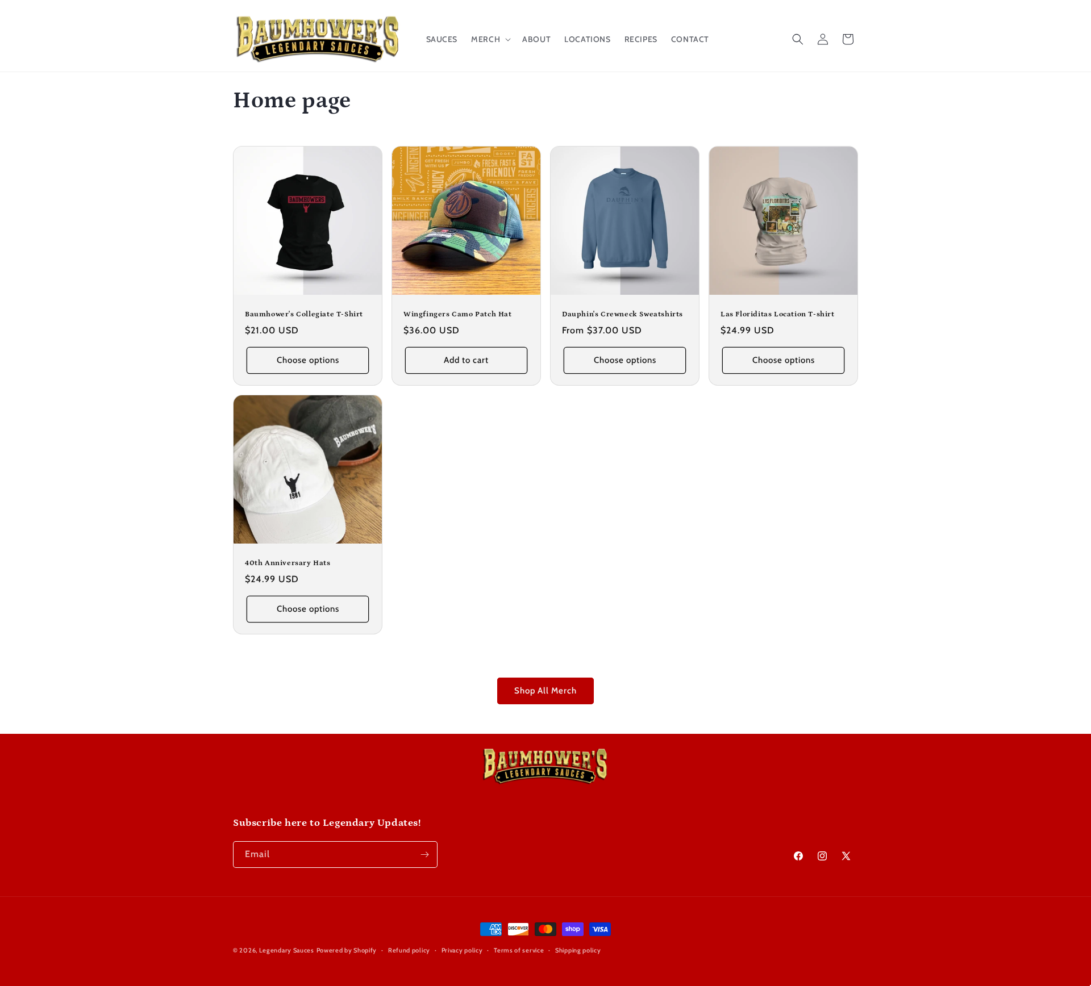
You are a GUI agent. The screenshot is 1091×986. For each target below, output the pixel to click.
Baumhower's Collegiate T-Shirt (304, 314)
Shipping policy (578, 950)
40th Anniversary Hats (288, 563)
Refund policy (409, 950)
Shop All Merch (545, 691)
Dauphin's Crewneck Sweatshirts (622, 314)
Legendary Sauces (286, 950)
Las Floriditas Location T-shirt (778, 314)
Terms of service (519, 950)
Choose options (308, 360)
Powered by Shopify (347, 950)
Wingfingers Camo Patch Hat (457, 314)
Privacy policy (462, 950)
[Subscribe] (424, 854)
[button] (489, 39)
